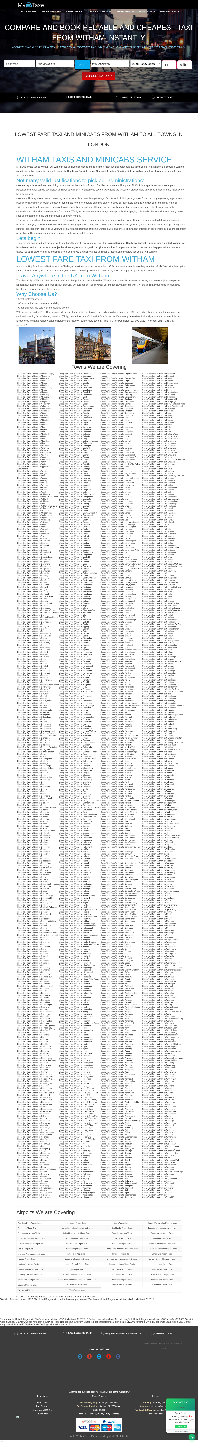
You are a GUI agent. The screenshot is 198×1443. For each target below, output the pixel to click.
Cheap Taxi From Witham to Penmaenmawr (118, 1005)
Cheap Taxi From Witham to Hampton (74, 861)
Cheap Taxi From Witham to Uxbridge (158, 933)
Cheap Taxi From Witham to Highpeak (75, 970)
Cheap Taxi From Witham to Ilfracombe (75, 1053)
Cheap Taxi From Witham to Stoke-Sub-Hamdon (162, 691)
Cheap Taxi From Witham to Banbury (32, 575)
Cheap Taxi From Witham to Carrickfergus (34, 1005)
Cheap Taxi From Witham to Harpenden (75, 870)
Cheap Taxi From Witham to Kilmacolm (75, 1183)
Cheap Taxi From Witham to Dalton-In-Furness (78, 441)
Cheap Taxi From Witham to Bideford (32, 705)
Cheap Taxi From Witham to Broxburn (33, 889)
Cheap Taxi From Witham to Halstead (74, 854)
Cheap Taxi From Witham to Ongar (115, 954)
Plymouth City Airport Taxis (29, 1280)
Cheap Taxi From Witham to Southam (158, 617)
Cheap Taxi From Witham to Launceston (117, 452)
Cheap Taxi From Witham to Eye (72, 647)
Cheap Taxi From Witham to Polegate (116, 1060)
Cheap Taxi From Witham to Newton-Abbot (118, 889)
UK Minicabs (42, 1414)
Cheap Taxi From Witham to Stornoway (158, 701)
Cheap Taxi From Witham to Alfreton (32, 425)
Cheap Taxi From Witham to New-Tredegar (118, 842)
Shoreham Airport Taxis (122, 1280)
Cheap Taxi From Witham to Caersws (32, 951)
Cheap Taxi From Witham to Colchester (33, 1137)
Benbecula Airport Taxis (28, 1228)
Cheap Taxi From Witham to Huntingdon (75, 1042)
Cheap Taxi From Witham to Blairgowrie (33, 749)
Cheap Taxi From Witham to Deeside (74, 464)
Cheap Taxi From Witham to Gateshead (75, 756)
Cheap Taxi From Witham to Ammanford (34, 452)
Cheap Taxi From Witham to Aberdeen (33, 381)
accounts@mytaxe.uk (161, 1406)
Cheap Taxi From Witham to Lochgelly (116, 596)
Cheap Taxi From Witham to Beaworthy (33, 643)
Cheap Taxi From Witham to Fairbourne (75, 652)
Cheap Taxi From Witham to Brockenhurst (34, 868)
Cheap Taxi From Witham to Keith (73, 1158)
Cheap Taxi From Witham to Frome (73, 738)
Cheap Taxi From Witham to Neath (114, 828)
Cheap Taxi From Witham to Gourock (74, 798)
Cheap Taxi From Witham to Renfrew (115, 1167)
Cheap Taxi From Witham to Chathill (32, 1037)
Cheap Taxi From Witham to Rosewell (158, 388)
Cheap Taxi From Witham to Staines (157, 654)
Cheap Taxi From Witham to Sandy (157, 492)
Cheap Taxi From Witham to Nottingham (117, 933)
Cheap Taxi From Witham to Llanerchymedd (118, 559)
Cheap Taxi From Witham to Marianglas (117, 701)
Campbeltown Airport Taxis (162, 1233)
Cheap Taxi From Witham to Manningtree (117, 689)
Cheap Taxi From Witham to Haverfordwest (77, 896)
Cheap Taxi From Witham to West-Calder (159, 1028)
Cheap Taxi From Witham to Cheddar (32, 1044)
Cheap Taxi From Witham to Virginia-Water (160, 940)
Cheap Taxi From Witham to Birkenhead (34, 726)
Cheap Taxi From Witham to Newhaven (116, 870)
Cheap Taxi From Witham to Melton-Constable (119, 735)
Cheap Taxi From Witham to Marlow (115, 712)
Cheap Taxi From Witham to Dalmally (74, 436)
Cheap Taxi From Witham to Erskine (74, 633)
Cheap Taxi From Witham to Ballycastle (33, 559)
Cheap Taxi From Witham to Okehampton (117, 942)
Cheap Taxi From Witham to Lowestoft (116, 626)
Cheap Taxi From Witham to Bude (31, 905)
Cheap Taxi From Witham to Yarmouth (158, 1183)
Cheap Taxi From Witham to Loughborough (118, 619)
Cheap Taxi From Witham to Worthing (158, 1169)
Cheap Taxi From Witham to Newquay (116, 884)
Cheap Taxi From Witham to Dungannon (75, 555)
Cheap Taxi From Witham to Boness (32, 775)
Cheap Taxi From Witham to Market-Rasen (118, 708)
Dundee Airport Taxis (162, 1238)
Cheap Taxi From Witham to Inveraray (75, 1072)
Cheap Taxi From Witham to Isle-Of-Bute (76, 1095)
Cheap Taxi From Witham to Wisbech (158, 1130)
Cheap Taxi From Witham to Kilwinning (75, 1188)
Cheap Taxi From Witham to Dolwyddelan (76, 494)
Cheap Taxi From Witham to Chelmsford (34, 1046)
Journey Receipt (75, 12)
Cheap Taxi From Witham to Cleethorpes (34, 1111)
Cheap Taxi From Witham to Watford (157, 995)
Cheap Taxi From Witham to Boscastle (33, 789)
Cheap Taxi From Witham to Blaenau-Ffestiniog (37, 747)
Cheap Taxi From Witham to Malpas (115, 680)
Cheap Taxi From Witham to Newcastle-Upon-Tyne (121, 863)
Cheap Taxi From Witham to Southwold (158, 638)
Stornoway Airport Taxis (122, 1285)
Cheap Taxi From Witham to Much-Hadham (118, 810)
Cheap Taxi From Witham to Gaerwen (74, 740)
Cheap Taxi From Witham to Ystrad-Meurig (160, 1197)
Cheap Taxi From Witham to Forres (73, 712)
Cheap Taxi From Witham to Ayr (30, 536)
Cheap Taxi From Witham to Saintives (158, 457)
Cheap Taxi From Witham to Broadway (33, 865)
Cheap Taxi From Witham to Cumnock (75, 420)
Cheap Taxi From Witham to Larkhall (115, 441)
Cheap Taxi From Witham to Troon (156, 896)
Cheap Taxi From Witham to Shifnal (157, 557)
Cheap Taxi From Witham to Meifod (115, 729)
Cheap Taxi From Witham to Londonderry (117, 608)
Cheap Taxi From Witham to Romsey (157, 385)
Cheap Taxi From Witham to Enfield (74, 622)
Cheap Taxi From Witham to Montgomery (117, 789)
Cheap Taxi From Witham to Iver (72, 1144)
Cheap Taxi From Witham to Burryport (33, 930)
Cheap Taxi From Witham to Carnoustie (33, 1000)
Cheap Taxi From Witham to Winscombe (159, 1123)
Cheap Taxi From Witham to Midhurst (116, 756)
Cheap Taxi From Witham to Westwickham (160, 1060)
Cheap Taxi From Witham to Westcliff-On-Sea (161, 1044)
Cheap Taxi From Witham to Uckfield (157, 914)
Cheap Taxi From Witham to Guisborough (76, 833)
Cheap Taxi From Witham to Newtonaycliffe (118, 896)
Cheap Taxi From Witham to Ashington (33, 501)
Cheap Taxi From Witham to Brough (32, 882)
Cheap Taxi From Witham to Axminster (33, 529)
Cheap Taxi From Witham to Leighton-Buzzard (119, 478)
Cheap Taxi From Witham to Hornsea (74, 1018)
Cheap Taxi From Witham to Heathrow (75, 919)
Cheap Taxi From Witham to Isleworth (74, 1141)
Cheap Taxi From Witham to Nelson (115, 831)
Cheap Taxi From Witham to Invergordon (76, 1076)
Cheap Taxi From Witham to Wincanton (158, 1104)
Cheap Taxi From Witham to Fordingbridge (76, 705)
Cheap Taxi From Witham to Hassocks (75, 886)
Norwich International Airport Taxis (77, 1274)
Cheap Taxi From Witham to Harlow (74, 868)
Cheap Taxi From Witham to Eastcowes (75, 585)
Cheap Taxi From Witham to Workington (159, 1165)
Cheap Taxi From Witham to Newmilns (116, 875)
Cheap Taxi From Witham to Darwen (74, 455)
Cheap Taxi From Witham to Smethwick (159, 594)
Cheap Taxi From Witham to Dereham (74, 476)
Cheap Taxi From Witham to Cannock (33, 979)
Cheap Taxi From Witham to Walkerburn (159, 949)
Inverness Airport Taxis (121, 1254)
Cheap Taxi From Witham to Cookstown (33, 1162)
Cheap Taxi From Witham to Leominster (117, 483)
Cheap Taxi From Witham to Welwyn (157, 1021)
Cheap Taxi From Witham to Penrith (115, 1009)
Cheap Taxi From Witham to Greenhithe (75, 821)
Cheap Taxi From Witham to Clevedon (33, 1114)
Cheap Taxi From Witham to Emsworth (75, 619)
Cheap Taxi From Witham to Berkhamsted (34, 680)
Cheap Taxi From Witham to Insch (73, 1070)
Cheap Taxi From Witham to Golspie (74, 784)
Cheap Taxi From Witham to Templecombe (160, 807)
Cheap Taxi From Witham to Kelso (73, 1160)
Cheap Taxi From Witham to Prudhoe (115, 1123)
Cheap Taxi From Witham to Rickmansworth (118, 1183)
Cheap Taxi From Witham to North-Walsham (118, 916)
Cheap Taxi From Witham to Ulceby (157, 916)
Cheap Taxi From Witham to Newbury (116, 854)
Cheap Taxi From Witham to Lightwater (116, 501)
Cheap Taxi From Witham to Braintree (33, 812)
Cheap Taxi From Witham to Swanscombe (160, 763)
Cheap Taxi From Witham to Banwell (32, 587)
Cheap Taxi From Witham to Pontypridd (116, 1070)
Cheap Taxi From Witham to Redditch (116, 1158)
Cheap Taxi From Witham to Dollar (73, 492)
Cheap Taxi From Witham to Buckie (32, 900)
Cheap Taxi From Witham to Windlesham (159, 1114)
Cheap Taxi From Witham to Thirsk (156, 831)
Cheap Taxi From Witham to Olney (114, 949)
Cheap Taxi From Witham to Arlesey (32, 480)
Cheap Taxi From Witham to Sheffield (158, 541)
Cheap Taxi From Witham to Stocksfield (159, 684)
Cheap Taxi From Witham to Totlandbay (158, 872)
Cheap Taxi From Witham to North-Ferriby (117, 912)
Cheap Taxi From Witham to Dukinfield (75, 531)
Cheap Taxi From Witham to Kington (115, 381)
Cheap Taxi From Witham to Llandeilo (116, 545)
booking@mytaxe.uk (80, 97)
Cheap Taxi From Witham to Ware (156, 974)
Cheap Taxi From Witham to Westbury (158, 1039)
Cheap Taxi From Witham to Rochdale (116, 1197)
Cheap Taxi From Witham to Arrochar (32, 485)
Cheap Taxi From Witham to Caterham (33, 1023)
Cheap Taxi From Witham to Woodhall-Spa (160, 1153)
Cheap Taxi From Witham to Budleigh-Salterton (37, 907)
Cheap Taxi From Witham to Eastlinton (75, 589)
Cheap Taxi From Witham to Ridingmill (116, 1185)
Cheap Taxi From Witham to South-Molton (159, 606)
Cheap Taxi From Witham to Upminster (158, 926)
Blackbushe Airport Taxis (121, 1228)
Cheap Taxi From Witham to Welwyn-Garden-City (162, 1018)
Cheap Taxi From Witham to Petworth (116, 1042)
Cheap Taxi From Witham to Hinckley (74, 974)
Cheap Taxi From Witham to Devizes (74, 478)
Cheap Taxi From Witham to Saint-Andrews (160, 439)
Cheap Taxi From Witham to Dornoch (74, 506)
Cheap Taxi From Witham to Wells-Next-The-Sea (162, 1012)
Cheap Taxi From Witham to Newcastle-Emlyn (119, 856)
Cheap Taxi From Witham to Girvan (73, 763)
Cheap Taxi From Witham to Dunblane (75, 548)
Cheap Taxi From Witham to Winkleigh (158, 1121)
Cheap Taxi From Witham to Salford (157, 469)
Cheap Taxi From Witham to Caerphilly (33, 949)
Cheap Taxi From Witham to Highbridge (75, 967)
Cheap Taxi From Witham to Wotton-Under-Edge (162, 1172)
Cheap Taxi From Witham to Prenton (115, 1104)
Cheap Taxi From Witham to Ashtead (32, 504)
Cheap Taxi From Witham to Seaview (157, 520)
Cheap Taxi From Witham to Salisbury (158, 471)
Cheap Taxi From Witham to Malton (115, 682)
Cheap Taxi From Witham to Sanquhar (158, 494)
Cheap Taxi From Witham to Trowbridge (158, 898)
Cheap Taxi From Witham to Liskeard (116, 517)
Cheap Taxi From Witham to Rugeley (157, 415)
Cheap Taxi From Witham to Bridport (32, 845)
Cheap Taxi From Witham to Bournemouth (34, 798)
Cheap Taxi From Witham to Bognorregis (34, 766)
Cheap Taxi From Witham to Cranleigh (75, 376)
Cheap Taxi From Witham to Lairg (114, 420)
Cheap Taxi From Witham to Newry (115, 886)
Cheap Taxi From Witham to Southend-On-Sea (161, 624)
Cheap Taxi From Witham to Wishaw (157, 1132)
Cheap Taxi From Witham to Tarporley (158, 789)
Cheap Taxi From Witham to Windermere (159, 1111)
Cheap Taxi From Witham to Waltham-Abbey (161, 963)
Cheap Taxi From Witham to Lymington (116, 640)
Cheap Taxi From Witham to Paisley (115, 981)
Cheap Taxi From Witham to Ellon (73, 615)
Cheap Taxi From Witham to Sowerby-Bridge (160, 640)
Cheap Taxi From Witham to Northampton (117, 921)
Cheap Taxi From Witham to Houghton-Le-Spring (79, 1023)
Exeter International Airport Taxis (162, 1243)
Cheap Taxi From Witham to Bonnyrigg (33, 780)
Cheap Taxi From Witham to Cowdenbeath (34, 1188)
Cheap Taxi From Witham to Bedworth (33, 657)
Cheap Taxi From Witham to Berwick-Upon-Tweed (38, 684)
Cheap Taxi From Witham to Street (156, 726)
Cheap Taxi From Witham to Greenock (75, 824)
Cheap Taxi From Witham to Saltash (157, 473)
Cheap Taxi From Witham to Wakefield (158, 947)
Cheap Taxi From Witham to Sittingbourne (159, 578)
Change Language (98, 12)
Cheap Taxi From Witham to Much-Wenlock (118, 812)
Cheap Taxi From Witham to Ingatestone (76, 1065)
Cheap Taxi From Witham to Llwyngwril (116, 587)
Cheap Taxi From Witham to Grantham (75, 805)
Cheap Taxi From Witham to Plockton (116, 1056)
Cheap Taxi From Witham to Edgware (74, 596)
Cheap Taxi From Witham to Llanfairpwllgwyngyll (120, 564)
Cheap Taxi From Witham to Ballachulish (34, 552)
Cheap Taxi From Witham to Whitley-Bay (159, 1079)
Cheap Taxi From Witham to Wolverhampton (160, 1146)
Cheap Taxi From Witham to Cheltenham (34, 1049)
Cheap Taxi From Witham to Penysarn (116, 1018)
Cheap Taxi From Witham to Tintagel (157, 851)
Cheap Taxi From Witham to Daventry (74, 457)
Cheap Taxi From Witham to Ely (72, 617)
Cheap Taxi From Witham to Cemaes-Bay (34, 1028)
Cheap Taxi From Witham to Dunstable (75, 566)
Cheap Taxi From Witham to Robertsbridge (118, 1195)
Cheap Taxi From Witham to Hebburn (74, 921)
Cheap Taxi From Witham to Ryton (156, 432)
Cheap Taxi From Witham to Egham (74, 601)
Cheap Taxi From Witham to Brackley (33, 803)
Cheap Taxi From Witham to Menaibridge (117, 740)
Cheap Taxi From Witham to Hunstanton (75, 1039)
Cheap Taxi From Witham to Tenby (156, 812)
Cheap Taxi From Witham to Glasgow (74, 766)
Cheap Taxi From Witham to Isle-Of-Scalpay (77, 1118)
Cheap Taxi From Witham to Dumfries (74, 541)
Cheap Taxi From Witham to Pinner (115, 1051)
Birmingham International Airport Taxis (77, 1228)
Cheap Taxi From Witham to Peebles (115, 991)
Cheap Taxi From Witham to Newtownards (118, 905)
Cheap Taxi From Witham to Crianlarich (75, 390)
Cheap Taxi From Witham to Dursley (74, 571)
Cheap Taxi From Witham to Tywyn (157, 912)
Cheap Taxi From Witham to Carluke (32, 993)
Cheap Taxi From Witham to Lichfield (115, 497)
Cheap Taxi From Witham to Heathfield (75, 914)
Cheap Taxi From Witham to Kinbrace (74, 1190)
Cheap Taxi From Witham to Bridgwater (33, 840)
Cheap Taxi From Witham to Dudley (74, 529)
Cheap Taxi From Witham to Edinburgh (75, 599)
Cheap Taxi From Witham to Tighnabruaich (160, 845)
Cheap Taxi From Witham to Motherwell (116, 805)
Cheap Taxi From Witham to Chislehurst (34, 1081)
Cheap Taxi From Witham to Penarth (115, 998)
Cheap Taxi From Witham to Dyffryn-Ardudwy (78, 573)
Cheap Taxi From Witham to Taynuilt (157, 796)
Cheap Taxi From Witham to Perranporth (117, 1023)
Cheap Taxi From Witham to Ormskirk (116, 958)
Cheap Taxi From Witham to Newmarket (117, 872)
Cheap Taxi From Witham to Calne (31, 965)
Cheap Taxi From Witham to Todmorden (159, 858)
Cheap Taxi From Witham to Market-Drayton (118, 703)
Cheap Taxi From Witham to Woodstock (159, 1155)
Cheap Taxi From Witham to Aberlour (32, 392)
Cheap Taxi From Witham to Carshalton (33, 1007)
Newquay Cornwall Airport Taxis (31, 1275)
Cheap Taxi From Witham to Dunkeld (74, 557)
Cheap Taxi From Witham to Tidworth (157, 842)
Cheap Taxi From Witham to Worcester (158, 1162)
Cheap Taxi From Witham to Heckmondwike (77, 926)
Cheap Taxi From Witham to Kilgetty (74, 1179)
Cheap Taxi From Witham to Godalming (75, 780)
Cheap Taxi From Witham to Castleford (33, 1018)
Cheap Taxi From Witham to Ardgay (32, 473)
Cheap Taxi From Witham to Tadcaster (158, 770)
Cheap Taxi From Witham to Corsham (33, 1174)
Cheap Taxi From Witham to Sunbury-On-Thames (163, 742)
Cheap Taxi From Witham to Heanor (74, 912)
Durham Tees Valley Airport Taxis (32, 1244)
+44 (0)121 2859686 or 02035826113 (123, 1333)
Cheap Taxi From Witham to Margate (115, 698)
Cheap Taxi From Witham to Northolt (115, 923)
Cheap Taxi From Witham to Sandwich (158, 490)
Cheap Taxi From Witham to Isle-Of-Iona (76, 1107)
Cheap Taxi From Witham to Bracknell (33, 805)
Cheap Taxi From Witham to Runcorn (157, 420)
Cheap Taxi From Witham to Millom (115, 761)
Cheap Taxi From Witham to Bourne (32, 793)
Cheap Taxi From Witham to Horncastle (75, 1014)
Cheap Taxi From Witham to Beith (31, 659)
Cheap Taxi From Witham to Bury (31, 937)
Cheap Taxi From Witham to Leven (115, 487)
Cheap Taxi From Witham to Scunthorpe (159, 506)
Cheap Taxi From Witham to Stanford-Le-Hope (161, 661)
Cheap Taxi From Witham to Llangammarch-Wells (121, 568)
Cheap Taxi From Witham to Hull (72, 1032)
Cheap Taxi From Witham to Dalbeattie (75, 432)
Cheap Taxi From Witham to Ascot (31, 492)
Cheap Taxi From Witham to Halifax (74, 849)
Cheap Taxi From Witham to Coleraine (33, 1141)
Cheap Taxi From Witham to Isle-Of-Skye (76, 1121)
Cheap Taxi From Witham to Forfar (73, 710)
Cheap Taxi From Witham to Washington (159, 988)
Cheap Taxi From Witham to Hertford (74, 956)
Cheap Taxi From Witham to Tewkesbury (159, 819)
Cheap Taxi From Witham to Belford (32, 664)
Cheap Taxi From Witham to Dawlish (74, 459)
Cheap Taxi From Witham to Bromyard (33, 875)
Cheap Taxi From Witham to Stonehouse (159, 698)
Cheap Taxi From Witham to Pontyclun (116, 1065)
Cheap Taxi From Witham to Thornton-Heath (160, 838)
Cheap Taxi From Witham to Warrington (158, 984)
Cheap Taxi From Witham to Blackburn (33, 740)
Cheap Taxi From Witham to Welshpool (158, 1016)
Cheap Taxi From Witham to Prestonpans (117, 1116)
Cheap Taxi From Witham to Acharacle (33, 406)
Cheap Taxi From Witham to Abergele (32, 390)
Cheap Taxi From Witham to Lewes (115, 490)
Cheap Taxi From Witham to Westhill (157, 1053)
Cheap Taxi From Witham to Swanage (158, 759)
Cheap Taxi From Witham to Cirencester (34, 1097)
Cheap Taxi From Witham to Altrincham (33, 441)
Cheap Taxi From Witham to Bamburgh (33, 571)
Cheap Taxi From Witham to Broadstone (34, 863)
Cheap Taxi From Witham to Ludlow (115, 629)
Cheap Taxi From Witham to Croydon (74, 411)
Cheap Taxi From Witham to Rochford (158, 376)
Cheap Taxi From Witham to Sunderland (159, 745)
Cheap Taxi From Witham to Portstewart (117, 1095)
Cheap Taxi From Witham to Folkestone (75, 703)
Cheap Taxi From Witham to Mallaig (115, 675)
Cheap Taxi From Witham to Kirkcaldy (116, 394)
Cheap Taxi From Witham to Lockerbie (116, 603)
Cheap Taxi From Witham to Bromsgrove (34, 872)
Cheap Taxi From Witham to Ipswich (74, 1083)
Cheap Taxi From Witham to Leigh (114, 476)
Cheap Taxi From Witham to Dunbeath (75, 545)
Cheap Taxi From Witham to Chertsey (33, 1053)
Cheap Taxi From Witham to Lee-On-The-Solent (120, 464)
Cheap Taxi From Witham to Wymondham (159, 1179)
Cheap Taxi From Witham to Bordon (32, 784)
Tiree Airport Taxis (25, 1290)
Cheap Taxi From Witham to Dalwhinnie (75, 443)
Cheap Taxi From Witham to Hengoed (74, 940)
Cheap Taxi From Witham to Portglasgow (117, 1074)
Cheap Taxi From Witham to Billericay (33, 712)
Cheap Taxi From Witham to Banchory (33, 578)
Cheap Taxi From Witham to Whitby (157, 1070)
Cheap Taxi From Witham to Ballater (32, 555)
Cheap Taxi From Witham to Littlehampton (118, 527)
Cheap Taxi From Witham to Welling (157, 1005)
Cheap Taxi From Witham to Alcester (32, 415)
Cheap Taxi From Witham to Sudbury (157, 740)
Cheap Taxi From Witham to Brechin (32, 821)
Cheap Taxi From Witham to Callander (33, 960)
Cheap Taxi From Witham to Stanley (157, 664)
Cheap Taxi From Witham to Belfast (32, 661)
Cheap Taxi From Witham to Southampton (159, 619)
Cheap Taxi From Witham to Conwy (32, 1160)
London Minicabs (155, 1414)
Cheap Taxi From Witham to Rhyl (114, 1179)
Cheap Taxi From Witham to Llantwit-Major (118, 580)
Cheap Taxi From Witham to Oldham (115, 947)
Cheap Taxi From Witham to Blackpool (33, 742)
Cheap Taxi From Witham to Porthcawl (116, 1079)
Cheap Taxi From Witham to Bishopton (33, 738)
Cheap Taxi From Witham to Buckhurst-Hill (35, 898)
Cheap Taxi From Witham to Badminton (33, 541)
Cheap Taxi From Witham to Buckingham (34, 902)
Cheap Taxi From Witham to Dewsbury (75, 480)
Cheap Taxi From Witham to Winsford (158, 1125)
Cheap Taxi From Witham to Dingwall (74, 485)
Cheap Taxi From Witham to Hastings (74, 889)
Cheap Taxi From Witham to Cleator (32, 1107)
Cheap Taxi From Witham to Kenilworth (75, 1165)
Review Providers (51, 12)
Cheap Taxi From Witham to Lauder (115, 450)
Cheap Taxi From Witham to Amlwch (32, 450)
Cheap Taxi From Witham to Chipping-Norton (36, 1079)
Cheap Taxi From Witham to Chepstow (33, 1051)
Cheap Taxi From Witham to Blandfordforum (35, 752)
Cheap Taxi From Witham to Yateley (157, 1185)
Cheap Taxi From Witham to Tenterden (158, 814)
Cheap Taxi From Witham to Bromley (32, 870)
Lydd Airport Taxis (77, 1269)
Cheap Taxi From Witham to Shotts (157, 568)
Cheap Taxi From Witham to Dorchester (75, 501)
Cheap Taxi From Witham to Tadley (157, 773)
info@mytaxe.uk (160, 1402)
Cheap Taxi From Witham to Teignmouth (159, 803)
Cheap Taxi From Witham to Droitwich (75, 520)
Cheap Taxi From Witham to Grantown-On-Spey (79, 807)
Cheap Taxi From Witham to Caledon (32, 958)
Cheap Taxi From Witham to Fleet (73, 694)
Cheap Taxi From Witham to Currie (73, 425)
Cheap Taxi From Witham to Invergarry (75, 1074)
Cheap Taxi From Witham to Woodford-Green (161, 1151)
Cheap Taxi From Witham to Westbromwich (160, 1037)
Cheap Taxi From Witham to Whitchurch (159, 1072)
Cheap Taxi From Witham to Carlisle (32, 991)
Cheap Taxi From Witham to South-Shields (160, 613)
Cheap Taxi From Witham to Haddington (75, 840)
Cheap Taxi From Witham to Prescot (115, 1107)
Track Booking (29, 12)
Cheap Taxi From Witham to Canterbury (33, 984)
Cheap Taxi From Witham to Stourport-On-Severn (163, 705)
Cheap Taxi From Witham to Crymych (74, 415)
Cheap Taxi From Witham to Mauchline (116, 722)
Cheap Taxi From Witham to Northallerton (117, 919)
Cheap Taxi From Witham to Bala (31, 548)
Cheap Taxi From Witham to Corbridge (33, 1165)
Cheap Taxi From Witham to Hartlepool (75, 879)
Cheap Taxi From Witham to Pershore (116, 1025)
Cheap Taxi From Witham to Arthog (32, 487)
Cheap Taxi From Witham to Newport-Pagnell (119, 879)
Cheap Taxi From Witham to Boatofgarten (34, 759)
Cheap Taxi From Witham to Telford (157, 805)
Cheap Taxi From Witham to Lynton (115, 647)
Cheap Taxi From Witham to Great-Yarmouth (77, 817)
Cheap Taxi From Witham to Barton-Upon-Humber (38, 617)
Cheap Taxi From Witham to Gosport (74, 796)
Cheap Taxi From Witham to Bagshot (32, 543)
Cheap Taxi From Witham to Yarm (156, 1181)
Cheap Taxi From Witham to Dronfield (74, 524)
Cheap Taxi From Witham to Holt (72, 995)
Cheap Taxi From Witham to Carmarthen (34, 995)
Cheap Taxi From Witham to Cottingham (34, 1179)
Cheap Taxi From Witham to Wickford (158, 1086)
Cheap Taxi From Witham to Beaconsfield (34, 633)
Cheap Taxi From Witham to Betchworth (34, 687)
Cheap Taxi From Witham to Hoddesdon (75, 986)
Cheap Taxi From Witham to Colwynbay (33, 1148)
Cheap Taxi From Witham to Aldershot (33, 420)
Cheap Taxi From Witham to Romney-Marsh (160, 383)
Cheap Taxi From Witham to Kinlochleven (117, 385)
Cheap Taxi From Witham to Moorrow (116, 793)
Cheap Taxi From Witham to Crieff (73, 397)
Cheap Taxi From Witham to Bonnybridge (34, 777)
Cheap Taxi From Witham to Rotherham (158, 397)
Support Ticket (165, 97)
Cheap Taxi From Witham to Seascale (158, 515)
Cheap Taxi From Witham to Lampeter (116, 422)
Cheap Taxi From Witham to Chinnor (32, 1072)
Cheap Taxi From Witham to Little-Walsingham (119, 522)
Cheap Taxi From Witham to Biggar (32, 708)
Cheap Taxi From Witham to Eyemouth (75, 650)
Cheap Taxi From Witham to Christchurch (34, 1088)
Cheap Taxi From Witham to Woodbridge (159, 1148)
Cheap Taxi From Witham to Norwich (115, 930)
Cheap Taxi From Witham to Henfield (74, 937)
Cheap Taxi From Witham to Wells (156, 1014)
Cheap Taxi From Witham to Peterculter (117, 1032)
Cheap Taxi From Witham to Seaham (157, 510)
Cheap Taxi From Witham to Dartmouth (75, 450)
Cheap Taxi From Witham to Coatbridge (33, 1128)
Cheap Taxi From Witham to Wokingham (159, 1144)
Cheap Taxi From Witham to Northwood (116, 928)
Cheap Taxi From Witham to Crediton (74, 383)
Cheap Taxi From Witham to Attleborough (34, 513)
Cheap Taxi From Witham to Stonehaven (159, 696)
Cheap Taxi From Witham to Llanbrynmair (117, 543)
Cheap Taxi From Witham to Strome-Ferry (159, 729)
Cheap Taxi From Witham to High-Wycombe (77, 965)
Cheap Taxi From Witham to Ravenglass (117, 1148)
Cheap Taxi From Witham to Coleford (32, 1139)
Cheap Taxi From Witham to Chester (32, 1063)
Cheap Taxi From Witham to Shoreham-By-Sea (162, 566)
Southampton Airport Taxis (162, 1280)
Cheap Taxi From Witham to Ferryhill (74, 682)
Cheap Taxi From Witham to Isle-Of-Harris (76, 1104)
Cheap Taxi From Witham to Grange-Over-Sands (79, 800)
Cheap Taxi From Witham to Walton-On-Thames (162, 967)
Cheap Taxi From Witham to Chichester (33, 1067)
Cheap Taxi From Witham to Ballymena (33, 564)
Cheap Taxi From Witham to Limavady (116, 504)
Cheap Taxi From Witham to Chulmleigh (33, 1090)
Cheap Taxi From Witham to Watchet (157, 991)
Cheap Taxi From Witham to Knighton (116, 411)
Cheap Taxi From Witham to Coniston (33, 1155)
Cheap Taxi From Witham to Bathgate (33, 626)
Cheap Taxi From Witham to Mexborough (117, 749)
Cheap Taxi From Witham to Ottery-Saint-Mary (119, 970)
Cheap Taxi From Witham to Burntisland (34, 926)
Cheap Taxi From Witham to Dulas (73, 534)
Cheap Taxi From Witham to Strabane (158, 710)
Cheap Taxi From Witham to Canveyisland (34, 986)
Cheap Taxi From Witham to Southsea (158, 633)
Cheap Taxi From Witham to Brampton (33, 814)
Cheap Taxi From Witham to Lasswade (116, 446)
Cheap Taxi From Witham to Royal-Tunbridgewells (163, 406)
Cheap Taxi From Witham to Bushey (32, 940)
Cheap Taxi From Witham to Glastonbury (76, 768)
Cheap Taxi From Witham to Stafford (157, 652)
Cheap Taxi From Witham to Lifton (114, 499)
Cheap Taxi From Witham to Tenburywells (159, 810)
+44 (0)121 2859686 (108, 1402)
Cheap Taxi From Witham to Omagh (115, 951)
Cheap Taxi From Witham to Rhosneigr (116, 1176)
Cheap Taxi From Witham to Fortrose (74, 719)
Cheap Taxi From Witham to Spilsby (157, 650)
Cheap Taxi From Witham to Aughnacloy (34, 520)
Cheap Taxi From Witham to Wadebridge (159, 942)
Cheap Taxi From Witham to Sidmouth (158, 575)
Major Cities (146, 12)
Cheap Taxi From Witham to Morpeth (115, 803)
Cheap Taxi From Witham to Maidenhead (117, 668)
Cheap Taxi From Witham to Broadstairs (34, 861)
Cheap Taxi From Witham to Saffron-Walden (160, 434)
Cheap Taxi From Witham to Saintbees (158, 450)
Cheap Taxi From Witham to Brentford (33, 826)
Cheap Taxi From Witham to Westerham (159, 1049)
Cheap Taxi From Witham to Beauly (32, 638)
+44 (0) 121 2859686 (131, 97)
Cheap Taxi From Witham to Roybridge (158, 408)
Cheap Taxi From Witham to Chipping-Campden (37, 1076)
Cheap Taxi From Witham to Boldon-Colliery (35, 768)
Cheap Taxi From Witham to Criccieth (74, 392)
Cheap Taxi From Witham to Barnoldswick (34, 603)
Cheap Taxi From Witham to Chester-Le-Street (36, 1060)
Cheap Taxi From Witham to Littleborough (117, 524)
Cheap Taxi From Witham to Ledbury (115, 462)
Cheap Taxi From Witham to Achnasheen (34, 408)
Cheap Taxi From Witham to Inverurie (74, 1081)
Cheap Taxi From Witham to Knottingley (117, 413)
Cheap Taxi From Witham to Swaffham (158, 756)
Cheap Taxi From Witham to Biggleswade (34, 710)
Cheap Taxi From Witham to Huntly (73, 1044)
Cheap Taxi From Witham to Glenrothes (75, 770)
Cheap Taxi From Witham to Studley (157, 735)
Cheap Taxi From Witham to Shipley (157, 561)
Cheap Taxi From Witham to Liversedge (117, 531)
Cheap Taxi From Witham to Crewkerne (75, 388)
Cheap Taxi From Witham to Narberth (116, 826)
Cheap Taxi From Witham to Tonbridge (158, 861)
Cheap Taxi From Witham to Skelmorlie (158, 585)
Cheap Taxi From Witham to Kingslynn (75, 1197)
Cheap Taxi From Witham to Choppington (34, 1083)
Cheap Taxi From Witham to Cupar (73, 422)
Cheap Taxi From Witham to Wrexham (158, 1174)
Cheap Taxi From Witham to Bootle (32, 782)
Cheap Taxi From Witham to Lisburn (115, 515)
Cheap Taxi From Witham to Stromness (158, 731)
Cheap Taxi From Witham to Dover (73, 510)
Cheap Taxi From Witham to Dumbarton (75, 538)
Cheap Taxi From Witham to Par (113, 984)
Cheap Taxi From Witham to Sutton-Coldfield (161, 749)
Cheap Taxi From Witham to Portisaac (116, 1083)
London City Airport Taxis (28, 1264)
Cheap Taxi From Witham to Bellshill (32, 666)
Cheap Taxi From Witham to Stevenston (159, 673)
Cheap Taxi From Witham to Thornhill (157, 833)
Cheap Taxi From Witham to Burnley (32, 923)
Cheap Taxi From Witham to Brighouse (33, 851)
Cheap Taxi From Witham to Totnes (157, 875)
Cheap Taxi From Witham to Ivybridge (75, 1146)
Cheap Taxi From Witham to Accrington (33, 404)
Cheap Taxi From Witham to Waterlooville (159, 993)
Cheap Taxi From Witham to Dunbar (74, 543)
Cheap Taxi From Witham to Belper (32, 668)
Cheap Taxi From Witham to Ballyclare (33, 561)
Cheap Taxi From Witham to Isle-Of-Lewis (76, 1111)
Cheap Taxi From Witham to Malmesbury (117, 677)
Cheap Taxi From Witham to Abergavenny (34, 388)
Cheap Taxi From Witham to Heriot (73, 951)
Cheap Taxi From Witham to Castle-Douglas (35, 1012)
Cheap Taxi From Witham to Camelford (33, 974)
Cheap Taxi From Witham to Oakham (116, 937)
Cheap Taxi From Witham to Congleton (33, 1153)
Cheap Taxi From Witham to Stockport (158, 682)
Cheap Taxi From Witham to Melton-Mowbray (119, 738)
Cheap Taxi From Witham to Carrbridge (33, 1002)
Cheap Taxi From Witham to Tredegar (158, 882)
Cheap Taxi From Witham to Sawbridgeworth (160, 499)
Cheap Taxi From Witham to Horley (73, 1012)
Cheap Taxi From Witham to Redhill (115, 1160)
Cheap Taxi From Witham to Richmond (116, 1181)
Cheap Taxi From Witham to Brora (31, 877)
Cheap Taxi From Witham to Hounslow (75, 1025)
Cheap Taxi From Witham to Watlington (158, 998)
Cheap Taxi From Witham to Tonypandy (158, 863)
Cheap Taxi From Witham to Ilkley (73, 1058)
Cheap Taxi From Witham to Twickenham (159, 905)
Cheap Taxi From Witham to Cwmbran (75, 427)
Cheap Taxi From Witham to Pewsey (115, 1046)
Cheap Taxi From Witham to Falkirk (74, 657)
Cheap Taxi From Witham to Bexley (32, 698)
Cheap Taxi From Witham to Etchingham (76, 638)
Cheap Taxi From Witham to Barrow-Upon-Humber (38, 613)
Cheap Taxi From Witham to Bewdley (32, 694)
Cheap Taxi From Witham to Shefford (157, 543)
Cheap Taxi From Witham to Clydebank (33, 1121)
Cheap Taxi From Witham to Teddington (158, 800)
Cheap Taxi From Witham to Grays (73, 812)
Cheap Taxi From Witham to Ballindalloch (34, 557)
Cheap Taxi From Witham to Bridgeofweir (34, 835)
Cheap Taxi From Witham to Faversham (75, 671)
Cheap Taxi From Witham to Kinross (115, 388)
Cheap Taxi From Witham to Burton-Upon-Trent (37, 933)
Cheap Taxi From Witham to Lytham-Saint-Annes (121, 650)
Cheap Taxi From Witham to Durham (74, 568)
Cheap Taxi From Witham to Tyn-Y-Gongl (159, 909)
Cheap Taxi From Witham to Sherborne (158, 550)
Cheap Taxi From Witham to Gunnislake (75, 838)
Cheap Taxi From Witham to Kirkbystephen (118, 392)
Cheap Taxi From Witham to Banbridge (33, 573)
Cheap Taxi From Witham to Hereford (74, 949)
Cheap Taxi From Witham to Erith (73, 631)
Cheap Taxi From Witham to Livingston (116, 534)
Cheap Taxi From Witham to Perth (114, 1028)
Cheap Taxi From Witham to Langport (116, 434)
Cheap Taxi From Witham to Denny (73, 471)
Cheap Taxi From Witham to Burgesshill (33, 919)
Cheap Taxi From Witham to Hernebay (75, 954)
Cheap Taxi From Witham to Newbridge (116, 851)
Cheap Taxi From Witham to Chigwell (32, 1070)
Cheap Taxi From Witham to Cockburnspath (35, 1132)
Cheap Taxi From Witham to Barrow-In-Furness (37, 610)
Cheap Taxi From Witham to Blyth (31, 756)
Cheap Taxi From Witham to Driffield (74, 517)
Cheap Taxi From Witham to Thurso (157, 840)
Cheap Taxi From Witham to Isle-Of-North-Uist (78, 1116)
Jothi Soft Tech (118, 1436)
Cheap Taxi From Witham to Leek (114, 469)
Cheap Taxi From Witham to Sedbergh (158, 522)
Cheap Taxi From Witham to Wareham (158, 977)
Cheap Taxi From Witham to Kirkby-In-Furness (119, 390)
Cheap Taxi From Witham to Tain (156, 777)
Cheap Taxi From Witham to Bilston (32, 719)
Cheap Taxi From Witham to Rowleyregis (159, 401)
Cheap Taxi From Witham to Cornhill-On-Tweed (36, 1169)
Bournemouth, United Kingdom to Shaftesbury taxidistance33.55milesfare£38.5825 (42, 1319)
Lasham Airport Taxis (26, 1259)
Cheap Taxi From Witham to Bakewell (33, 545)
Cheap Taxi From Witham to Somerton (158, 601)
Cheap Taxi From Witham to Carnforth (33, 998)
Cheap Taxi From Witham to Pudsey (115, 1125)
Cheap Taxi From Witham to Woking (157, 1141)
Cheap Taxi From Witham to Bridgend (33, 833)
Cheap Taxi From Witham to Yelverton (158, 1188)
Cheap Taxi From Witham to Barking (32, 592)
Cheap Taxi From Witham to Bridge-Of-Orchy (36, 831)
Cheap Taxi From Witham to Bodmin (32, 761)
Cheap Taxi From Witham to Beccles (32, 645)
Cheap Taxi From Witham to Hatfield (74, 891)
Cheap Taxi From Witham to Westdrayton (159, 1046)
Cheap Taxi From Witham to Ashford (32, 499)
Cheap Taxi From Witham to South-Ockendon (161, 608)
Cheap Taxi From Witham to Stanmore (158, 666)
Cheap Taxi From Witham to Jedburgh (75, 1151)
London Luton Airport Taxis (162, 1264)
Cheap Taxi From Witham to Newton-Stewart (119, 893)
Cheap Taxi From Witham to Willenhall (158, 1097)
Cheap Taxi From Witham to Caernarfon (33, 947)
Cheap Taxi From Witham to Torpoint (157, 865)
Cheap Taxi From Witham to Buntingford (34, 914)
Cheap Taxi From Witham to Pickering (116, 1049)
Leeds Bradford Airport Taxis (77, 1259)
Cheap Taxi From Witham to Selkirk (157, 527)
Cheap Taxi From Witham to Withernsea (159, 1137)
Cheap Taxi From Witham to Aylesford (33, 534)
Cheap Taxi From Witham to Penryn (115, 1012)
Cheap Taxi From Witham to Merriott (115, 745)
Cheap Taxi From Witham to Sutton (157, 752)
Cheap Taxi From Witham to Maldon (115, 673)
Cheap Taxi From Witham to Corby (31, 1167)
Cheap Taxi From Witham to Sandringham (159, 487)
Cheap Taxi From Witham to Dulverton (75, 536)
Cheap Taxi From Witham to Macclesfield (117, 654)
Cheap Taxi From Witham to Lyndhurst (116, 645)
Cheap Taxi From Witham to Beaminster (34, 636)
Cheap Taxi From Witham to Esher (73, 636)
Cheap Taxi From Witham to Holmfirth (74, 988)
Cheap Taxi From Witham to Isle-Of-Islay (76, 1109)
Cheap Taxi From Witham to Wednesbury (159, 1002)
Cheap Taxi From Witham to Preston (115, 1114)
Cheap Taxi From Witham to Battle (31, 631)
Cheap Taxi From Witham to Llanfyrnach (117, 566)
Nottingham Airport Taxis (122, 1274)
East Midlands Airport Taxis (77, 1243)
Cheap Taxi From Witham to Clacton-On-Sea (36, 1100)
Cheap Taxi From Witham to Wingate (157, 1118)
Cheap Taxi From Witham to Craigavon (33, 1195)
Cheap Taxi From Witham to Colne (31, 1146)
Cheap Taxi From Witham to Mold (114, 782)
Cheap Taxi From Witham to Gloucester (75, 777)
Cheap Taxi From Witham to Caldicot (32, 956)
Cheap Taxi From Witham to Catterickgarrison (36, 1025)
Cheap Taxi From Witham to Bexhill (32, 696)
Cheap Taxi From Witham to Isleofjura (75, 1134)
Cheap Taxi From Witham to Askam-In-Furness (37, 508)
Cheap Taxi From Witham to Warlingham (159, 979)
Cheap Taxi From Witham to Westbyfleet (159, 1042)
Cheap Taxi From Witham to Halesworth (75, 847)
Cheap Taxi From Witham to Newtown (116, 900)
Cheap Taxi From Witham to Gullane (74, 835)
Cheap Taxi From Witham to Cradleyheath (34, 1192)
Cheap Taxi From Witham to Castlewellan (34, 1021)
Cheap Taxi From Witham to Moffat (115, 780)
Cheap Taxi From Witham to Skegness (158, 580)
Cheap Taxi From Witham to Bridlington (33, 842)
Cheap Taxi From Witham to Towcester (158, 877)
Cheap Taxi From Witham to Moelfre (115, 777)
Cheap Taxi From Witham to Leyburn (115, 492)
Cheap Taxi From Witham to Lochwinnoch (117, 601)
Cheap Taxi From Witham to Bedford (32, 652)
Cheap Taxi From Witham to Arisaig (32, 478)
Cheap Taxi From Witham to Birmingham (34, 729)
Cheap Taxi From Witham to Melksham (116, 731)
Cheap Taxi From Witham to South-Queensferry (162, 610)
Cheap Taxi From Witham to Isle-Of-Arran (76, 1088)
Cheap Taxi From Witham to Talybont (157, 782)
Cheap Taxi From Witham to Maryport (116, 717)
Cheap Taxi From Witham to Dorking (74, 504)
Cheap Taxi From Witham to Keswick (74, 1167)
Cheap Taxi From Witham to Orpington (116, 960)
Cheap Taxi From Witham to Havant (74, 893)
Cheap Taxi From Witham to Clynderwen (34, 1123)
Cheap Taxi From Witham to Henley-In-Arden (77, 942)
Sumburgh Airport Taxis (162, 1285)
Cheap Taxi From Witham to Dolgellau (75, 490)
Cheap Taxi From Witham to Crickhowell (75, 394)
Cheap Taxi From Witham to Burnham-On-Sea (36, 921)
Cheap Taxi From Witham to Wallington (158, 956)
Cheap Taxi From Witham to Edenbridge (75, 594)
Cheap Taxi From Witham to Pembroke (116, 995)
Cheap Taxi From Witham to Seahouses (159, 513)
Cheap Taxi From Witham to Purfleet (115, 1130)
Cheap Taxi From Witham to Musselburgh (117, 819)
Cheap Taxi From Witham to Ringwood (116, 1188)
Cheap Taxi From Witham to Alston (31, 436)
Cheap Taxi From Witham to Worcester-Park (160, 1160)
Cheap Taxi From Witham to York (156, 1195)
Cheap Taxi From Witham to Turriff (156, 902)
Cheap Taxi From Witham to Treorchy (158, 889)
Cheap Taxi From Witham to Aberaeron (33, 376)
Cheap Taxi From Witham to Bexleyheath (34, 701)
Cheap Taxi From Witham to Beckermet (33, 650)
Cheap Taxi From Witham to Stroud (157, 733)
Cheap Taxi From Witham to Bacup (32, 538)
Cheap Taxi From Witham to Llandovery (117, 548)
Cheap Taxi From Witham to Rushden (158, 422)
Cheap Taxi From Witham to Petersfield (116, 1039)
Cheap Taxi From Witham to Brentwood (33, 828)
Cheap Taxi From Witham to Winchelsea (159, 1107)
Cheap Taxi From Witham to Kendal (74, 1162)
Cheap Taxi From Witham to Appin (31, 464)
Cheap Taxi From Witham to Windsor (157, 1116)
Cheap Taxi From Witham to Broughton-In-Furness (38, 884)
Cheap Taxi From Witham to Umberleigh (159, 923)
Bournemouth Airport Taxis (29, 1233)
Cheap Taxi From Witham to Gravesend (75, 810)
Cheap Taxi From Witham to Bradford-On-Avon (36, 807)
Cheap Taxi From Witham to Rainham (116, 1144)
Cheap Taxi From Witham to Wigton (157, 1095)
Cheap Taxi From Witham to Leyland (115, 494)
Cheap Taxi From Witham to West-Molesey (160, 1035)
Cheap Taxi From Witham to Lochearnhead (118, 594)
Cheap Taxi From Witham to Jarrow (73, 1148)
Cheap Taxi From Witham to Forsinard (75, 715)
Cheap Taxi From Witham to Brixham (32, 858)
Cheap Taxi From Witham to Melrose (115, 733)
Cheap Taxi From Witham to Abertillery (33, 394)
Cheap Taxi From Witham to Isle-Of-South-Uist (78, 1123)
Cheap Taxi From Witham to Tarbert (157, 787)
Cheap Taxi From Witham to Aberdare (33, 378)
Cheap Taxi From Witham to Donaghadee (76, 497)
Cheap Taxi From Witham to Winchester (159, 1109)
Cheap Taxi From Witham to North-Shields (118, 914)
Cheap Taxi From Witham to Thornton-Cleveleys (162, 835)
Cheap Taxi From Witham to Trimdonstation (160, 891)
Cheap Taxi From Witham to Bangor (32, 582)
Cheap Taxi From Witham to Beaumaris (33, 640)
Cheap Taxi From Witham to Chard (31, 1032)
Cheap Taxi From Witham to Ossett (115, 963)
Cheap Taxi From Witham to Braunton (33, 819)
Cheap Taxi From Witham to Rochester (158, 374)
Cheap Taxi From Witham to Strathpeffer (159, 724)
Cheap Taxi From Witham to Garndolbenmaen (78, 752)
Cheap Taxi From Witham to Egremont (75, 603)
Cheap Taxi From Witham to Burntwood (33, 928)
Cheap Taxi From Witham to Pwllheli (115, 1134)
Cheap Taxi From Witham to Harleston (75, 865)
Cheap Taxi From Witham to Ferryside (75, 684)
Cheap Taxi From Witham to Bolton (32, 770)
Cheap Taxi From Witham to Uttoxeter (158, 930)
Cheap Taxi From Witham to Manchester (117, 687)
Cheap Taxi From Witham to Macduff (115, 657)
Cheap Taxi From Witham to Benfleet (32, 675)
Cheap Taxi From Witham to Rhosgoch (116, 1174)
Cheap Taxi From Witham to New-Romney (118, 840)
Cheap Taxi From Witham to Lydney (115, 636)
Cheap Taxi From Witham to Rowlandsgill (159, 399)
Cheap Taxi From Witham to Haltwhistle (75, 856)
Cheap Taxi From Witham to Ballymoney (34, 566)
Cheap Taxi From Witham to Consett (32, 1158)
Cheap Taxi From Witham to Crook (73, 404)
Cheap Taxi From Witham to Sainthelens (159, 455)
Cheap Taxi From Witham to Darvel (73, 452)
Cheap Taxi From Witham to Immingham (76, 1063)
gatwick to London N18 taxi (60, 1324)
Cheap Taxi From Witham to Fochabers (75, 701)
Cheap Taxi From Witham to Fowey (73, 724)
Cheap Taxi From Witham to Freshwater (75, 729)
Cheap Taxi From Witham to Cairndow (33, 954)
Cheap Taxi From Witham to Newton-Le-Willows (120, 891)
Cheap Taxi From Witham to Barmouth (33, 594)
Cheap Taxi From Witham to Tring (156, 893)
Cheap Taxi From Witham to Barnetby (33, 601)
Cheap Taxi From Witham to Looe (114, 613)
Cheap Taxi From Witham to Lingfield (115, 508)
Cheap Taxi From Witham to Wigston (157, 1093)
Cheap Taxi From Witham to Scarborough (159, 504)
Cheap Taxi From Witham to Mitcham (116, 775)
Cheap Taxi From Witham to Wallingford (159, 954)
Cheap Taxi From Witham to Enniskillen (75, 624)
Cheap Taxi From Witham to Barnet (32, 599)
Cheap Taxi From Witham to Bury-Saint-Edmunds (38, 935)
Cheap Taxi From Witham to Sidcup (157, 573)
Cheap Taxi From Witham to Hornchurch (75, 1016)
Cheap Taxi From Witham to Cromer (74, 401)
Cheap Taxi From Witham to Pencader (116, 1000)
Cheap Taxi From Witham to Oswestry (116, 965)
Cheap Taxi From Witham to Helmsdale (75, 930)
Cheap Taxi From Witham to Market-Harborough (120, 705)
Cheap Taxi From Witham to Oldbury (115, 944)
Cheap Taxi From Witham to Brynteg (32, 893)
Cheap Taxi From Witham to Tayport (157, 798)
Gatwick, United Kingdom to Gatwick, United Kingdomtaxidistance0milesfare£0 (56, 1296)
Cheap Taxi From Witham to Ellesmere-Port (77, 610)
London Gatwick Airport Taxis (77, 1264)
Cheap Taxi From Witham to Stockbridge (159, 680)
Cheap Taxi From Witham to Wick (156, 1083)
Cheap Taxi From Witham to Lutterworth (117, 631)
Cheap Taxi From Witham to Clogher (32, 1118)
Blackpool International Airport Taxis (162, 1228)
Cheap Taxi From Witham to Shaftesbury (159, 534)
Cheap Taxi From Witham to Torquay (157, 868)
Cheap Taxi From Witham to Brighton (32, 854)
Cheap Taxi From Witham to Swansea (158, 766)
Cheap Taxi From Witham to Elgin (73, 606)
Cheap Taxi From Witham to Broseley (33, 879)
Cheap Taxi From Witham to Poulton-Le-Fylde (119, 1102)
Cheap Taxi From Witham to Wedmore (158, 1000)
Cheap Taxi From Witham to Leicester (116, 471)
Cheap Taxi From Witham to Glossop (74, 775)
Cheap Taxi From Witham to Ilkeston (74, 1056)
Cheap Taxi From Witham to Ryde (156, 427)
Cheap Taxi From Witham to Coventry (33, 1183)
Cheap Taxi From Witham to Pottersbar (116, 1100)
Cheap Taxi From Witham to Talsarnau (158, 780)
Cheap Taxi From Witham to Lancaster (116, 427)
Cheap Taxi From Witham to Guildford (74, 831)
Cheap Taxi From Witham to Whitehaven (159, 1074)
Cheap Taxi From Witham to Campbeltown (34, 977)
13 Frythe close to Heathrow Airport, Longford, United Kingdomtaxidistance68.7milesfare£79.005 (135, 1319)
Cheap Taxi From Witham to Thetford (157, 828)
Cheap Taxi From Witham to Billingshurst (34, 717)
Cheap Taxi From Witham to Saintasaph (159, 448)
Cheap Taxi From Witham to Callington (33, 963)
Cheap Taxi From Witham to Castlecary (33, 1014)
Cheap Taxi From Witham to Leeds (115, 466)
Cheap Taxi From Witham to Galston (74, 749)
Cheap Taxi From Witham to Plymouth (116, 1058)
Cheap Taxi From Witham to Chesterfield (34, 1065)
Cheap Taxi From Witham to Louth (114, 624)
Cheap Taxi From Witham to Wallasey (158, 951)
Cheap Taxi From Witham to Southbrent (158, 622)
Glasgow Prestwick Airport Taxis (31, 1254)
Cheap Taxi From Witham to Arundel (32, 490)
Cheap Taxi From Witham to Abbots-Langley (35, 374)
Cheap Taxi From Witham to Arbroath (32, 471)
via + (82, 64)
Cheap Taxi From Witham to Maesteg (116, 661)
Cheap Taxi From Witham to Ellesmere (75, 613)
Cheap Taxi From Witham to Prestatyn (116, 1109)
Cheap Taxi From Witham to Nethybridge (117, 835)
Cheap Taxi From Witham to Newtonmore (117, 898)
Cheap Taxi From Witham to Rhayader (116, 1172)
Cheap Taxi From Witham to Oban (114, 940)
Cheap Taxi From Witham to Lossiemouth (117, 615)
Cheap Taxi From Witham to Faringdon (75, 664)
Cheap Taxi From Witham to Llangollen (116, 573)
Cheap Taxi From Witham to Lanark (115, 425)
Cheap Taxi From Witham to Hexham (74, 960)
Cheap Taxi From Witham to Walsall (157, 960)
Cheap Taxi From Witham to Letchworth (117, 485)
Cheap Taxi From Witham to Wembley (158, 1023)
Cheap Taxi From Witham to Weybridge (158, 1065)
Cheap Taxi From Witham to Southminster (159, 626)
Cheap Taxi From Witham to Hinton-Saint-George (79, 979)
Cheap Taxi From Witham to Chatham (33, 1035)
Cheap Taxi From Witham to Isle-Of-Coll (75, 1097)
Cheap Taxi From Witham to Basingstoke (34, 622)
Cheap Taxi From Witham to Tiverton (157, 856)
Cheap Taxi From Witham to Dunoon (74, 561)
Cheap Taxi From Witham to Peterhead (116, 1035)
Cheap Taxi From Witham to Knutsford (116, 415)
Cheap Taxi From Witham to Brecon (32, 824)
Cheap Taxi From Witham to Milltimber (116, 763)
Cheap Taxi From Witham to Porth (114, 1076)
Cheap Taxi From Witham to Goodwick (75, 787)
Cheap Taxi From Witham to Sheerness (158, 538)
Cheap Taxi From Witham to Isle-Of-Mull (76, 1114)
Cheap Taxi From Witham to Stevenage (158, 671)
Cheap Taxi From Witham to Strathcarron (159, 719)
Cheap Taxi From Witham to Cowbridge (33, 1185)
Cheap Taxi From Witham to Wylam (157, 1176)
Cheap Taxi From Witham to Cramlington (34, 1197)
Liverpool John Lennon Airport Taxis (122, 1259)
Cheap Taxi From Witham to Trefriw (157, 884)
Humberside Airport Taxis (77, 1254)
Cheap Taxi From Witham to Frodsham (75, 735)
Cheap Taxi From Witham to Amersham (33, 448)
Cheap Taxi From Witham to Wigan (156, 1090)
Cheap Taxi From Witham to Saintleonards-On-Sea (163, 459)
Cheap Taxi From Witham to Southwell (158, 636)
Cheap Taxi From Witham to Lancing (115, 429)
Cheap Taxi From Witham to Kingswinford (117, 378)
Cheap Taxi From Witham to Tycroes (157, 907)
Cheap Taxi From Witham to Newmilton (116, 877)
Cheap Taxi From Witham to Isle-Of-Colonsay (78, 1100)
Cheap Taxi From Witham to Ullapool (157, 919)
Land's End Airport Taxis (162, 1254)
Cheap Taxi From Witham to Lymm (115, 643)
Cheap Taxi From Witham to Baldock (32, 550)
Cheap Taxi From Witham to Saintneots (158, 462)
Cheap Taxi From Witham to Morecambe (117, 798)
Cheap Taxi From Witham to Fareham (74, 661)
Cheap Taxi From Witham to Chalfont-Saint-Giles (37, 1030)
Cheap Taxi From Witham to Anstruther (33, 459)
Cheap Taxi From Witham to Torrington (158, 870)
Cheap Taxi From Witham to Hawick (74, 900)
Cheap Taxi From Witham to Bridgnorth (33, 838)
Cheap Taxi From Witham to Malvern (115, 684)
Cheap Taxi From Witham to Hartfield (74, 877)
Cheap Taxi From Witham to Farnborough (76, 666)
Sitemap (115, 1414)
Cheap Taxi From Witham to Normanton (117, 907)
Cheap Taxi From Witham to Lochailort (116, 592)
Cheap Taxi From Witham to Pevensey (116, 1044)
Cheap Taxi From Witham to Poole (114, 1072)
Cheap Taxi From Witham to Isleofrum (75, 1137)
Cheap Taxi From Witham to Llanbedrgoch (118, 541)
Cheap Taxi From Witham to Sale (156, 466)
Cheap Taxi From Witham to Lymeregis (116, 638)
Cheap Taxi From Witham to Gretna (74, 826)
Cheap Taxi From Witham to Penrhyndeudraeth (120, 1007)
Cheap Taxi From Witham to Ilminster (74, 1060)
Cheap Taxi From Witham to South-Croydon (160, 603)
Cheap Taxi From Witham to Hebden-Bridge (77, 923)
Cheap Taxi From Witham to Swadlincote (159, 754)
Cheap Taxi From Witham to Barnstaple (33, 608)
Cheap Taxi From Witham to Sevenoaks (159, 531)
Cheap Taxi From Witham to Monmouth (116, 784)
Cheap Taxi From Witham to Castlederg (33, 1016)
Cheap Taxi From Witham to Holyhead (75, 998)
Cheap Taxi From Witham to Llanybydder (117, 585)
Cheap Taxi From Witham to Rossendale (159, 394)
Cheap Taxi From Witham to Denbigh (74, 469)
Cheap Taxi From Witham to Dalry (73, 439)
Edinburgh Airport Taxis (122, 1243)
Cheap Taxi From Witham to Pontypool (116, 1067)
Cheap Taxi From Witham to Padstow (116, 977)
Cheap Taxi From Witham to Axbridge (32, 527)
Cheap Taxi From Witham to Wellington (158, 1009)
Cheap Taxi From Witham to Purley (115, 1132)
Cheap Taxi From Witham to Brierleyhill (33, 847)
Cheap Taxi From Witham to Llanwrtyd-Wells (119, 582)
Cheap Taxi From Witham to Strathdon (158, 722)
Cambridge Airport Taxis (122, 1233)
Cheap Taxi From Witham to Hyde (73, 1046)
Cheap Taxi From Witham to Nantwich (116, 824)
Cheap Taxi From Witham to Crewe (73, 385)
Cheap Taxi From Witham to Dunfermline (76, 552)
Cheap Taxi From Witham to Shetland (158, 555)
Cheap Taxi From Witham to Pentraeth (116, 1014)
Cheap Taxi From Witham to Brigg (31, 849)
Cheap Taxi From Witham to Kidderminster (77, 1172)
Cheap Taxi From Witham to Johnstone (75, 1153)
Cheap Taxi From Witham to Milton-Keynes (118, 768)
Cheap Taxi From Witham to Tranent (157, 879)
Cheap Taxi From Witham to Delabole (74, 466)
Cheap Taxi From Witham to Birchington (34, 724)
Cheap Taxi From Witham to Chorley (32, 1086)
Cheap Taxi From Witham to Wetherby (158, 1063)
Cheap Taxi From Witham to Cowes (32, 1190)
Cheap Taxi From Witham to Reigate (115, 1165)
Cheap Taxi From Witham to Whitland (158, 1076)
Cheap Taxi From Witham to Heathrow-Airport (78, 916)
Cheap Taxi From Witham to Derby (73, 473)
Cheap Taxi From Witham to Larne (114, 443)
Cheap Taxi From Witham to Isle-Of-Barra (76, 1090)
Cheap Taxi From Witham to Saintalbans (159, 446)
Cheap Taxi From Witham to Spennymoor (159, 647)
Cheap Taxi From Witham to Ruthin (157, 425)
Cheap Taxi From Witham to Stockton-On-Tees (161, 687)
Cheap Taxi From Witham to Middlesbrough (118, 752)
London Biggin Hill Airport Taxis (162, 1259)
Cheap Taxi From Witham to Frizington (75, 733)
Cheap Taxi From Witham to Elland (73, 608)
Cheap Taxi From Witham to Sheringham (159, 552)
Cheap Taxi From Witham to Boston (32, 791)
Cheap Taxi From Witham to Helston (74, 933)
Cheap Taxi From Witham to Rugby (157, 413)
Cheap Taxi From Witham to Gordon (74, 791)
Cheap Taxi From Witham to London (115, 606)
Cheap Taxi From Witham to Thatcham (158, 826)
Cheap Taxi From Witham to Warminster (159, 981)
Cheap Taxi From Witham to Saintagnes (159, 443)
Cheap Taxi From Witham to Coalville (32, 1125)
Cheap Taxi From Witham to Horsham (74, 1021)
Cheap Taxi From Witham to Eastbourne (75, 582)
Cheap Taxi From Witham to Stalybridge (159, 657)
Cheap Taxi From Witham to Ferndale (74, 677)
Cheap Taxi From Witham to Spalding (158, 643)
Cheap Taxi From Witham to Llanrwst (115, 578)
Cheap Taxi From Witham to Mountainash (117, 807)
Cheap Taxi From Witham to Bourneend (33, 796)
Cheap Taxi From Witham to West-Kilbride (159, 1030)
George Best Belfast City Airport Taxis (122, 1249)
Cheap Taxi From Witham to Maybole (116, 724)
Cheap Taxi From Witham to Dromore (74, 522)
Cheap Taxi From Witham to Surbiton (157, 747)
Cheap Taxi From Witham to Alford (31, 422)
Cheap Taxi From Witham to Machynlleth (117, 659)
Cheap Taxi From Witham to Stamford (158, 659)
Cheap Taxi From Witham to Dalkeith (74, 434)
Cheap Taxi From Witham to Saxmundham (160, 501)
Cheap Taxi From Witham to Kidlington (75, 1174)
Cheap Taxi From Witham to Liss (114, 520)
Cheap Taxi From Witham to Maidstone (116, 671)
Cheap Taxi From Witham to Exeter (73, 643)
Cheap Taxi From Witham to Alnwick (32, 432)
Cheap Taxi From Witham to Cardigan (33, 988)
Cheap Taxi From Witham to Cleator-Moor (34, 1104)
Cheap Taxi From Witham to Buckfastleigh (35, 896)
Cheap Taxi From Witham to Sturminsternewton (162, 738)
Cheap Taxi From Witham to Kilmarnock (75, 1185)
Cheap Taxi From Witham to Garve (73, 754)
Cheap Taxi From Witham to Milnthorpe (116, 766)
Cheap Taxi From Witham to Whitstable (158, 1081)
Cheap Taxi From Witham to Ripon (114, 1192)
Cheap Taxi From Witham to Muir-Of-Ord (117, 814)
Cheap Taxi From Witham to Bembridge (33, 673)
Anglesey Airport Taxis (77, 1223)
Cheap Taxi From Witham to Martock (115, 715)
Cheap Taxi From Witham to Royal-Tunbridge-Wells (163, 404)
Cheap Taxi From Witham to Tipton (156, 854)
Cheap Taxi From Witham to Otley (114, 967)
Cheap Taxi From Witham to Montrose (116, 791)
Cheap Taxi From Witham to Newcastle (116, 865)
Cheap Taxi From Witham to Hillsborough (76, 972)
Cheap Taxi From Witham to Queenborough (118, 1137)
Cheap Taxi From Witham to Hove (73, 1028)
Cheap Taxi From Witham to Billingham (33, 715)
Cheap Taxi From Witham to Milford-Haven (118, 759)
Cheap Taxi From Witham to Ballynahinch (34, 568)
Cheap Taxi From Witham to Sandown (158, 485)
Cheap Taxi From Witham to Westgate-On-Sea (161, 1051)
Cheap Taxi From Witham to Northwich (116, 926)
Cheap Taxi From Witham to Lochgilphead (118, 599)
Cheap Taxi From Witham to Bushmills (33, 942)
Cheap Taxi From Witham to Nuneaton (116, 935)
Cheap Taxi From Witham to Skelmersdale (160, 582)
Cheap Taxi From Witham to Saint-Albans (159, 436)
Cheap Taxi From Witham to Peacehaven (117, 988)
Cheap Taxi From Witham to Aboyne (32, 401)
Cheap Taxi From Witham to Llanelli (115, 557)
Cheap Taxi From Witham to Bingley (32, 722)
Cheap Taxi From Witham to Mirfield (115, 773)
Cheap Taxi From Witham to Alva (31, 443)
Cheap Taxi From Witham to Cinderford (33, 1095)
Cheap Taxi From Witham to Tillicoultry (158, 849)
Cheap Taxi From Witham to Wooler (157, 1158)
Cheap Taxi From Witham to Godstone (75, 782)
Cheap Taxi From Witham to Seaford (157, 508)
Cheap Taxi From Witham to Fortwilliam (75, 722)
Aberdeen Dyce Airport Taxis (30, 1223)
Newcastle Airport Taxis (162, 1269)
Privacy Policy (103, 1414)
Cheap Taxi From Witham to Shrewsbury (159, 571)
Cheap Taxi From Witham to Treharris (158, 886)
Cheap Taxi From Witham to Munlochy (116, 817)
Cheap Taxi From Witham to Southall (157, 615)
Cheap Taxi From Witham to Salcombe (158, 464)
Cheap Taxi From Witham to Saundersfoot (159, 497)
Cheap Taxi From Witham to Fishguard (75, 689)
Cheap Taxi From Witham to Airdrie (31, 413)
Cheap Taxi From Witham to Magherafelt (117, 666)
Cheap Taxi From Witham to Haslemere (75, 884)
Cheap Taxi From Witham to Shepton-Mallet (160, 548)
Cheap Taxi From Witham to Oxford (115, 972)
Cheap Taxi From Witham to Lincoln (115, 506)
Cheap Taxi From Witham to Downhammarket (78, 513)
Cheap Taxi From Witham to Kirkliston (116, 399)
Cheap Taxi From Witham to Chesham (33, 1056)
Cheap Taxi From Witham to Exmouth (74, 645)
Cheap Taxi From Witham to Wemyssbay (159, 1025)
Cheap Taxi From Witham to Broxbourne (34, 886)
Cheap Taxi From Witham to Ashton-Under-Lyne (37, 506)
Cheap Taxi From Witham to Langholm (116, 432)
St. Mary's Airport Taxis (77, 1285)
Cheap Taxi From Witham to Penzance (116, 1021)
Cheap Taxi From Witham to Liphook (115, 513)
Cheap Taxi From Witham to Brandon (32, 817)
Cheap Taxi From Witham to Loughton (116, 622)
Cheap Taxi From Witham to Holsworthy (75, 993)
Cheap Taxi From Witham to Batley (32, 629)
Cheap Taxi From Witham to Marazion (116, 694)
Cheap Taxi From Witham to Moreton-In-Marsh (119, 800)
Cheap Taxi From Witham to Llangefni (116, 571)
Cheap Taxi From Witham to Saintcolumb (159, 452)
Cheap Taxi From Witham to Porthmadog (117, 1081)
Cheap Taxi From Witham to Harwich (74, 882)
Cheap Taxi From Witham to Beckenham (34, 647)
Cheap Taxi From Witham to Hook (73, 1007)
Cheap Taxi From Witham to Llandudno (116, 552)
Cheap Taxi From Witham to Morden (115, 796)
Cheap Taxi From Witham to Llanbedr (116, 538)
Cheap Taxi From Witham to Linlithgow (116, 510)
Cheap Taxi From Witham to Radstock (116, 1141)
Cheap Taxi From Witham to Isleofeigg (75, 1132)
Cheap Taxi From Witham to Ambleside (33, 446)
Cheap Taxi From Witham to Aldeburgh (33, 418)
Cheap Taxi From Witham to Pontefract (116, 1063)
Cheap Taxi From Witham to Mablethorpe (117, 652)
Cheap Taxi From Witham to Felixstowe (75, 673)
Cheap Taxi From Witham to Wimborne (158, 1102)
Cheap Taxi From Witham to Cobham (32, 1130)
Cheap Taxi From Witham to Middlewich (117, 754)
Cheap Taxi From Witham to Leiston (115, 480)
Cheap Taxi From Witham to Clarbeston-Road (36, 1102)
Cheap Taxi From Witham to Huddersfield (76, 1030)
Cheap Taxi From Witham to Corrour (32, 1172)
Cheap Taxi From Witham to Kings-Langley (77, 1192)
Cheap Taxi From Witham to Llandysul (116, 555)
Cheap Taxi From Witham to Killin (73, 1181)
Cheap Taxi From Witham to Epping (74, 626)
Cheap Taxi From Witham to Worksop (158, 1167)
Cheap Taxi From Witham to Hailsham (75, 842)
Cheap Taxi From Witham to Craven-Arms (76, 378)
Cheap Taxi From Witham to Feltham (74, 675)
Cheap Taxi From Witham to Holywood (75, 1002)
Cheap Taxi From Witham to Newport (115, 882)
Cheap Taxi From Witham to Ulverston (158, 921)
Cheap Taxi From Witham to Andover (32, 455)
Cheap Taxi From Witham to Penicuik (116, 1002)
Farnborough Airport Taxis (77, 1249)
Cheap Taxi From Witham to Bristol (32, 856)
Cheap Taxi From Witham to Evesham (75, 640)
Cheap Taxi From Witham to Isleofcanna (76, 1130)
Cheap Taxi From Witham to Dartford (74, 448)
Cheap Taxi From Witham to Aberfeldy (33, 385)
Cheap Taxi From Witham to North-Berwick (118, 909)
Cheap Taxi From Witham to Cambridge (33, 972)
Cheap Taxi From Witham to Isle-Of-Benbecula (78, 1093)
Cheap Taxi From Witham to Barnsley (33, 606)
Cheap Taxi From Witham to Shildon (157, 559)
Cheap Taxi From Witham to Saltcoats (158, 478)
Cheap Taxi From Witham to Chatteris (33, 1039)
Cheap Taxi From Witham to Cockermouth (34, 1134)
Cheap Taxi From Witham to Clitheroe (33, 1116)
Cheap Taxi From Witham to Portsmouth (117, 1093)
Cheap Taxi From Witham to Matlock (115, 719)
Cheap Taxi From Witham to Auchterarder (34, 515)
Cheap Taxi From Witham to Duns (73, 564)
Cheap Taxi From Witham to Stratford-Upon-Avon (162, 715)
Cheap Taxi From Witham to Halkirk (74, 851)
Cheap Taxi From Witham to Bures (31, 916)
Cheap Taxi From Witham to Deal (73, 462)
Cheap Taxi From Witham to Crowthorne (75, 408)
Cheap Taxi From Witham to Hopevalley (75, 1009)
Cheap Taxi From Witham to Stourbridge (159, 703)
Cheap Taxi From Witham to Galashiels (75, 747)
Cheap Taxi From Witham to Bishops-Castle (35, 733)
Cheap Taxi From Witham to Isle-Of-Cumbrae (78, 1102)
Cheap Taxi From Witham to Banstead (33, 585)
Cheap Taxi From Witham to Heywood (75, 963)
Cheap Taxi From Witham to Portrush (116, 1090)
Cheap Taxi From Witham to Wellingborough (160, 1007)
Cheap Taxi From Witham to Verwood (157, 937)
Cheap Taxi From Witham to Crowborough (76, 406)
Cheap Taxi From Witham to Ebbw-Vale (75, 592)
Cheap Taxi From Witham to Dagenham (75, 429)
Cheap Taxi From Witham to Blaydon (32, 754)
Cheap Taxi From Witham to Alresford (33, 434)
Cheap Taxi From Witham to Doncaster (75, 499)
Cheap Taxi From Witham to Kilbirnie (74, 1176)
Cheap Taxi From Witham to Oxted (115, 974)
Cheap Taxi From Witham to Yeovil (156, 1190)
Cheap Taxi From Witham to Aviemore (33, 522)
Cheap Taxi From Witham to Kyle (114, 418)
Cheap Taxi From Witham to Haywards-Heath (78, 909)
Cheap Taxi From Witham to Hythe (73, 1049)
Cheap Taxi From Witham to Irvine (73, 1086)
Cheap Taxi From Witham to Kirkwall (115, 404)
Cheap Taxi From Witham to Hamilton (74, 858)
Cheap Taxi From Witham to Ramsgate (116, 1146)
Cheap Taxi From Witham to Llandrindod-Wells (119, 550)
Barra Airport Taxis (122, 1223)
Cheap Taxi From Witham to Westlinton (158, 1056)
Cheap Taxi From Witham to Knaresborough (118, 406)
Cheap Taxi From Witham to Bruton (32, 891)
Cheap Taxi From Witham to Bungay (32, 912)
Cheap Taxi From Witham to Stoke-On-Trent (160, 689)
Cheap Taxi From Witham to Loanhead (116, 589)
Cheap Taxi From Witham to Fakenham (75, 654)
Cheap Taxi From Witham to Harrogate (75, 872)
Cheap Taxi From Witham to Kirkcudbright (118, 397)
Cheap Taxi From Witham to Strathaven (158, 717)
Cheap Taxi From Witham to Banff (31, 580)
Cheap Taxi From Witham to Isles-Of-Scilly (77, 1139)
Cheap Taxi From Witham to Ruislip (157, 418)
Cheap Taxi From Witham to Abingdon (33, 399)
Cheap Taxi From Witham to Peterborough (118, 1030)
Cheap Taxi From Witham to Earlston (74, 575)
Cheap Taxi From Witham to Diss (73, 487)
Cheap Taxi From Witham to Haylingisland (76, 907)
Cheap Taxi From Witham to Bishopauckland (36, 731)
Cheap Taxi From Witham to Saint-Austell (159, 441)
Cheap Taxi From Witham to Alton (31, 439)
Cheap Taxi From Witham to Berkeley (33, 677)
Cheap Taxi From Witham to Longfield (116, 610)
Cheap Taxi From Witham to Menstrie (116, 742)
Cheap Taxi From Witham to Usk (156, 928)
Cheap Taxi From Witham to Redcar (115, 1155)
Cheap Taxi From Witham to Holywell (74, 1000)
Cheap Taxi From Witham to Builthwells (33, 909)
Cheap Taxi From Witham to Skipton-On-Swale (161, 587)
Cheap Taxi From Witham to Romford (157, 381)
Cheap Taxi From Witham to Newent (115, 868)
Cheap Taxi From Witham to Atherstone (33, 510)
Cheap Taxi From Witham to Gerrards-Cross (77, 759)
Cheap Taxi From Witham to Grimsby (74, 828)
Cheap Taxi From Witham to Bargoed (32, 589)
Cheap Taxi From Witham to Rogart (157, 378)
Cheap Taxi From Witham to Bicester (32, 703)
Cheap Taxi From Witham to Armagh (32, 483)
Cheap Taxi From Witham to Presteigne (116, 1111)
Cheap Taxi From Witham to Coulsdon (33, 1181)
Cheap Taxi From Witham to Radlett (115, 1139)
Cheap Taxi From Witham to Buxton (32, 944)
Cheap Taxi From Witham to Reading (115, 1153)
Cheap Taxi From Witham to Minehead (116, 770)
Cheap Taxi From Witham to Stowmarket (159, 708)
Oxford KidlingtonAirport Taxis (162, 1274)
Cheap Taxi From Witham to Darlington (75, 446)
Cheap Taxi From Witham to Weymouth (158, 1067)
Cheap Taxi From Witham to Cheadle (32, 1042)
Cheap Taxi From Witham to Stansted (158, 668)
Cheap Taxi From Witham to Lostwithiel (116, 617)
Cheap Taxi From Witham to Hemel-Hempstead (78, 935)
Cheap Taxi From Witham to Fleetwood (75, 696)
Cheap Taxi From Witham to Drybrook (74, 527)
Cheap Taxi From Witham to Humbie (74, 1035)
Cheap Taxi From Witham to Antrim (32, 462)
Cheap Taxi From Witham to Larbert (115, 436)
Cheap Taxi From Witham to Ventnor (157, 935)
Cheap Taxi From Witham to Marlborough (117, 710)
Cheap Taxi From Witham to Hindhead (75, 977)
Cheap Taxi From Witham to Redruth (115, 1162)
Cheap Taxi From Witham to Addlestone (33, 411)
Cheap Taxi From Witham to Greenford (75, 819)
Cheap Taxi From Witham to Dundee (74, 550)
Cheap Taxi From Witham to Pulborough (117, 1128)
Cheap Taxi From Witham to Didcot (73, 483)
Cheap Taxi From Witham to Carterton (33, 1009)
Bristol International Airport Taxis (77, 1233)
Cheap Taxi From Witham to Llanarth (115, 536)
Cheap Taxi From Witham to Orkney (115, 956)
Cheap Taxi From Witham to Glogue (74, 773)
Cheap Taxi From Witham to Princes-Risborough (120, 1121)
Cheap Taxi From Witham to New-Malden (117, 838)
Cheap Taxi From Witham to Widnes (157, 1088)
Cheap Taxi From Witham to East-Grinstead (77, 578)
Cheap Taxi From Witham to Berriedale (33, 682)
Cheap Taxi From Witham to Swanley (157, 761)
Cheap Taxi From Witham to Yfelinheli (158, 1192)
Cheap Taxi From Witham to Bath (31, 624)
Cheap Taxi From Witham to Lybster (115, 633)
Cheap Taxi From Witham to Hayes (73, 902)
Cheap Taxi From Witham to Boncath (32, 773)
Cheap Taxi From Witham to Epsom (74, 629)
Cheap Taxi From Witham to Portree (115, 1088)
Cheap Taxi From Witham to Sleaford (157, 589)
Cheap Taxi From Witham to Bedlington (33, 654)
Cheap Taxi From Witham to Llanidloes (116, 575)
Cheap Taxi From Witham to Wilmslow (158, 1100)
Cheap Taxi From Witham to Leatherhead (117, 459)
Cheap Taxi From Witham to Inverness (75, 1079)
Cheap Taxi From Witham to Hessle (74, 958)
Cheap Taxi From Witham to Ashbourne (33, 494)
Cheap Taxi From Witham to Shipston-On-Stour (162, 564)
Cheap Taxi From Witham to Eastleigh (75, 587)
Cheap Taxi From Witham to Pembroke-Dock (119, 993)
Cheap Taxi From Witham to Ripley (115, 1190)
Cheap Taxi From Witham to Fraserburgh (76, 726)
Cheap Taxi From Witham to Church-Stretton (35, 1093)
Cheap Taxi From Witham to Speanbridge (159, 645)
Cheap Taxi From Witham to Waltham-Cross (160, 965)
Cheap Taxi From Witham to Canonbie (33, 981)
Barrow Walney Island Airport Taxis (162, 1223)
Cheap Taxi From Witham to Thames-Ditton (160, 824)
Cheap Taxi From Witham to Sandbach (158, 480)
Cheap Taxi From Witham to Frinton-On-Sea (77, 731)
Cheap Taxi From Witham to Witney (157, 1139)
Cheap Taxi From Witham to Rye (156, 429)
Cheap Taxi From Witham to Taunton (157, 791)
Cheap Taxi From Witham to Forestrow (75, 708)
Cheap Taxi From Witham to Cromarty (75, 399)
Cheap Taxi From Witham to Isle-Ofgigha (76, 1128)
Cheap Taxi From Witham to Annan (31, 457)
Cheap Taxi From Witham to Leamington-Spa (119, 457)
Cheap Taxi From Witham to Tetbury (157, 817)
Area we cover (168, 12)
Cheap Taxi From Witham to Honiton (74, 1005)
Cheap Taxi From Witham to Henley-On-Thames (79, 944)
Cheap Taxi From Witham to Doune (73, 508)
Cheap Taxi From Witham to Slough (157, 592)
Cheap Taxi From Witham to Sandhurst (158, 483)
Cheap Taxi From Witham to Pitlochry (116, 1053)
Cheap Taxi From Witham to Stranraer (158, 712)
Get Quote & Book (98, 75)
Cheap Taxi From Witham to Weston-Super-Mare (162, 1058)
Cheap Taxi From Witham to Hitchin (74, 981)
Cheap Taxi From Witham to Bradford (32, 810)
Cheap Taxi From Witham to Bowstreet (33, 800)
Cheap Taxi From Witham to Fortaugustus (76, 717)
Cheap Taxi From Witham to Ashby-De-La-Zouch (37, 497)
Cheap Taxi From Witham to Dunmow (74, 559)
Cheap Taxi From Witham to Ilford (73, 1051)
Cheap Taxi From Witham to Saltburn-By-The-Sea (163, 476)
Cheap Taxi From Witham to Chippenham (34, 1074)
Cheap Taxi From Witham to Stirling (157, 677)
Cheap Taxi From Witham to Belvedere (33, 671)
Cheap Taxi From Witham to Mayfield (116, 726)
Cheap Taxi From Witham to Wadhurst (158, 944)
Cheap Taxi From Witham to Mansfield (116, 691)
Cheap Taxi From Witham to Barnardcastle (35, 596)
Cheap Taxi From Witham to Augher (32, 517)
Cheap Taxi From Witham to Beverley (33, 691)
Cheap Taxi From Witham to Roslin (156, 390)
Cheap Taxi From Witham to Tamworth (158, 784)
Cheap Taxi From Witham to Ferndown (75, 680)
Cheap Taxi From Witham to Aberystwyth (34, 397)
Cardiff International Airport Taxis (31, 1238)
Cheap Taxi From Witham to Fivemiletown (76, 691)
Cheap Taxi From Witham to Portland (115, 1086)
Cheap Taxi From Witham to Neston (115, 833)
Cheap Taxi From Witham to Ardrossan (33, 476)
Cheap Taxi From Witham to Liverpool (116, 529)
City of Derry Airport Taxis (77, 1238)
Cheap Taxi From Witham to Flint (73, 698)
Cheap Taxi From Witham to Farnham (74, 668)
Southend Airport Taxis (27, 1285)
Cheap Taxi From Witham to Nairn (114, 821)
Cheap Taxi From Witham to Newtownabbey (118, 902)
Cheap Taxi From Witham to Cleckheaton (34, 1109)
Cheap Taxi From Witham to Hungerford (75, 1037)
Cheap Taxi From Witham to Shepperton (159, 545)
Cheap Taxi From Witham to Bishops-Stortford (36, 735)
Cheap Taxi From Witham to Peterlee (115, 1037)
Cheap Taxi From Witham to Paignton (116, 979)
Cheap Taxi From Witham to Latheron (116, 448)
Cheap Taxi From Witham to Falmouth (75, 659)
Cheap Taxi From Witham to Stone (156, 694)
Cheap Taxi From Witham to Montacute (116, 787)
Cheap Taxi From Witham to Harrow (74, 875)
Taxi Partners (123, 12)
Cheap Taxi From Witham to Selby (156, 524)
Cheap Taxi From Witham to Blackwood (33, 745)
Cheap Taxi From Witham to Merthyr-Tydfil (118, 747)
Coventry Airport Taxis (122, 1238)
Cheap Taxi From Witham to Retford (115, 1169)
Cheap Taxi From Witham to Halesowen (75, 845)
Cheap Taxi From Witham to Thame (157, 821)
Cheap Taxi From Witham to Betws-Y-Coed (35, 689)
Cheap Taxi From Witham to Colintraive (33, 1144)
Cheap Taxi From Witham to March (115, 696)
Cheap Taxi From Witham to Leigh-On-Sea (118, 473)
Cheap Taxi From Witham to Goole (73, 789)
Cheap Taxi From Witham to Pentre (115, 1016)
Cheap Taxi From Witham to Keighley (74, 1155)
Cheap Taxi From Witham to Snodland (158, 596)
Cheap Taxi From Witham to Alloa (31, 427)
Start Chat (181, 1426)
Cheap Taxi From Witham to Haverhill (74, 898)
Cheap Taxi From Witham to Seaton (157, 517)
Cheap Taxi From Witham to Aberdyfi (32, 383)
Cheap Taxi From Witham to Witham (32, 531)
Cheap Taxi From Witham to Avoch (31, 524)
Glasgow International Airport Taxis (162, 1249)
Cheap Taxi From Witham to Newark (115, 845)
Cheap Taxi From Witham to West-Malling (159, 1032)
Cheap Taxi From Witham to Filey (73, 687)
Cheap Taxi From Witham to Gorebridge (75, 793)
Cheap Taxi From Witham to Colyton (32, 1151)
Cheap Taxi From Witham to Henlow (74, 947)
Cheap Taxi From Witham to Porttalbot (116, 1097)
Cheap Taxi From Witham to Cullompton (75, 418)
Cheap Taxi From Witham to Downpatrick (76, 515)
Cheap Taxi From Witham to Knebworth (116, 408)
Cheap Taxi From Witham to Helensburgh (76, 928)
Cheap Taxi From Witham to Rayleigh (116, 1151)
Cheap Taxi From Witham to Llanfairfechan (118, 561)
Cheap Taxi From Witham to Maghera (116, 664)
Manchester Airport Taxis (121, 1269)
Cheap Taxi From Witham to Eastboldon (75, 580)
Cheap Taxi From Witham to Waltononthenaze (161, 970)
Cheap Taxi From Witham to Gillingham (75, 761)
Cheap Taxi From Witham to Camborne (33, 970)
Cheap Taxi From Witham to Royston (157, 411)
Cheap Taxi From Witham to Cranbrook (75, 374)
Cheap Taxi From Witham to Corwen (32, 1176)
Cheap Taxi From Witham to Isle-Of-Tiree (76, 1125)
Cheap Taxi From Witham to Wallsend (158, 958)
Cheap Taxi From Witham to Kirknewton (117, 401)
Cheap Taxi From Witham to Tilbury (157, 847)
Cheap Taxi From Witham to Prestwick (116, 1118)
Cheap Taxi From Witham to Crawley (74, 381)
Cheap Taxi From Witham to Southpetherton (160, 629)
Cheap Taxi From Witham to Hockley (74, 984)
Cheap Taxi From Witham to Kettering (74, 1169)
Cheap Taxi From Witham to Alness (32, 429)
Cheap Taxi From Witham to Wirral (156, 1128)
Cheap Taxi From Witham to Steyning (158, 675)
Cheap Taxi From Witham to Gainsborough (77, 742)
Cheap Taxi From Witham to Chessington (34, 1058)
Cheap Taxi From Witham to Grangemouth (76, 803)
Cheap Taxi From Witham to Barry (31, 615)
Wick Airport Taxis (77, 1290)
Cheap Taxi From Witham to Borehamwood (35, 787)
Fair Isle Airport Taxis (27, 1249)
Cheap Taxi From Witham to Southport (158, 631)
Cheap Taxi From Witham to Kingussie (116, 383)
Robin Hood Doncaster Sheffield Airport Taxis (77, 1280)
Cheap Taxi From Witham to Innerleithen (76, 1067)
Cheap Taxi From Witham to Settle (156, 529)
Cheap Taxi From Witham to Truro (156, 900)
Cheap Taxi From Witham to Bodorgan (33, 763)
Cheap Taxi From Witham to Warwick (157, 986)
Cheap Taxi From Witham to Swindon (157, 768)
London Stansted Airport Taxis (30, 1269)
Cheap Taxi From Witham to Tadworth (158, 775)
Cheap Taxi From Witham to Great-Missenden (78, 814)
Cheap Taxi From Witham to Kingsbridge (76, 1195)
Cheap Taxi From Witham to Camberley (33, 967)
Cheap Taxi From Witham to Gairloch (74, 745)
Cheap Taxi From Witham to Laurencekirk (117, 455)
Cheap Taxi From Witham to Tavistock (158, 793)
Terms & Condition (87, 1414)
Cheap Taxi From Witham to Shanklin (158, 536)
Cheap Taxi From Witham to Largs (114, 439)
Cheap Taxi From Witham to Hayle (73, 905)
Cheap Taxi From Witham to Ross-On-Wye (160, 392)
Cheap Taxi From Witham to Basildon (32, 619)
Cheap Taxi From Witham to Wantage (158, 972)
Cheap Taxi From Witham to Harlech (74, 863)
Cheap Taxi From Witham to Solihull (157, 599)
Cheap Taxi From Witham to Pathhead (116, 986)
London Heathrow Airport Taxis (122, 1264)
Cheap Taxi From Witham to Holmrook (75, 991)
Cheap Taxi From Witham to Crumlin (74, 413)
